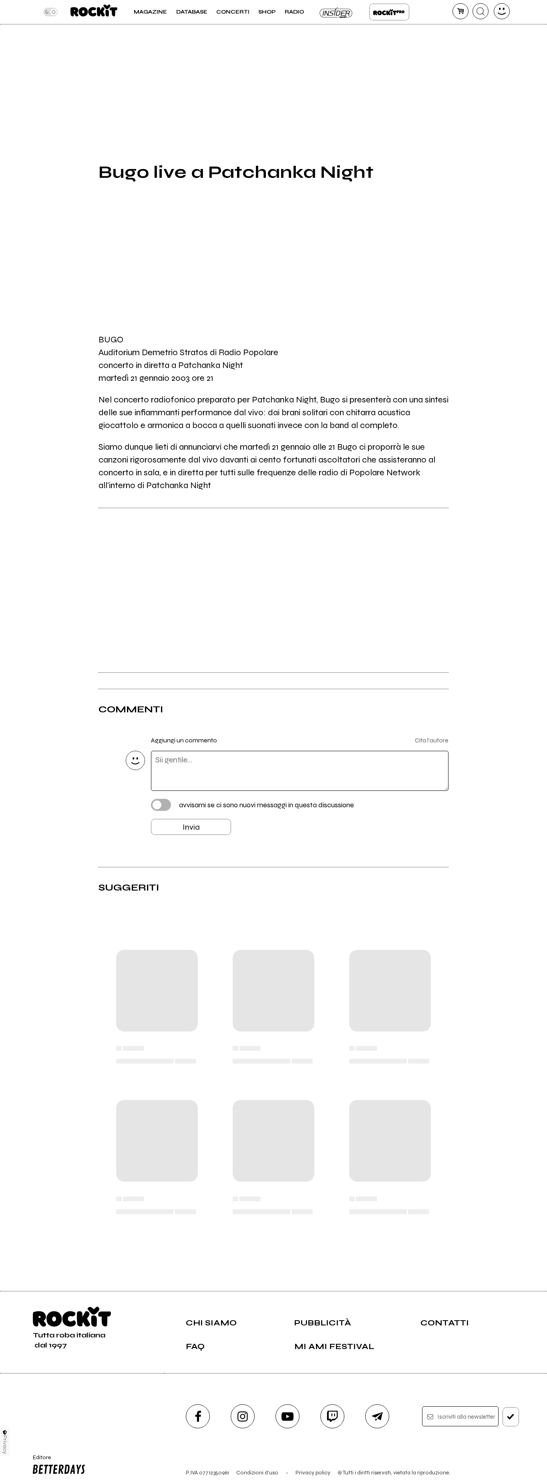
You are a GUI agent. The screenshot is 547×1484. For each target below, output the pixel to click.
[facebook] (198, 1416)
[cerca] (481, 11)
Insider (336, 12)
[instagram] (243, 1416)
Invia (191, 827)
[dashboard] (502, 11)
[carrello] (460, 11)
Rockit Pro (389, 12)
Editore (39, 1460)
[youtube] (288, 1416)
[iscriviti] (511, 1416)
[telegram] (377, 1416)
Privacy (5, 1444)
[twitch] (332, 1416)
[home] (93, 12)
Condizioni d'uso (257, 1472)
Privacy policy (313, 1472)
